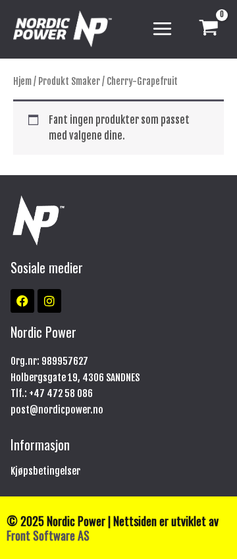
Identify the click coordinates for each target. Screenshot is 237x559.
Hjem (22, 82)
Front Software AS (48, 535)
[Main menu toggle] (162, 29)
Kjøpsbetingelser (45, 471)
